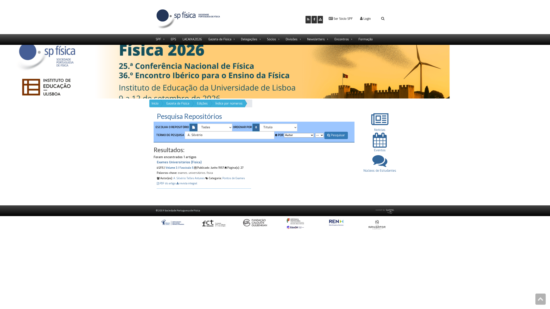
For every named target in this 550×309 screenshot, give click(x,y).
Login (367, 19)
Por (280, 135)
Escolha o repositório (172, 127)
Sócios (271, 39)
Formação (366, 39)
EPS (173, 39)
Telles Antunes (195, 178)
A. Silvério (179, 178)
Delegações (249, 39)
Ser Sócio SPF (343, 19)
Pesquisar (337, 135)
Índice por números (229, 103)
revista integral (188, 183)
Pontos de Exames (233, 178)
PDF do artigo (167, 183)
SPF (158, 39)
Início (155, 103)
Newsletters (316, 39)
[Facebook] (314, 19)
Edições (202, 103)
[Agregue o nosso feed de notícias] (308, 19)
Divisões (292, 39)
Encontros (342, 39)
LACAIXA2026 (192, 39)
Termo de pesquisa (170, 135)
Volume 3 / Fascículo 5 (180, 168)
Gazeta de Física (219, 39)
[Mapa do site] (320, 19)
